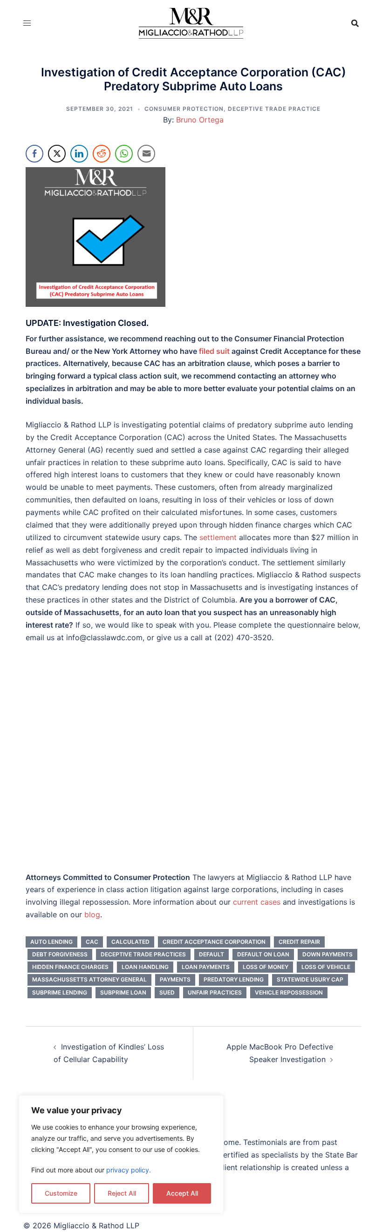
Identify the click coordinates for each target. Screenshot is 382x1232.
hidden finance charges (70, 966)
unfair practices (215, 992)
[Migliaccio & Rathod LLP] (191, 22)
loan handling (145, 966)
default (211, 954)
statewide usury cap (310, 979)
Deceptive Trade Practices (143, 954)
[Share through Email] (146, 153)
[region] (121, 1154)
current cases (256, 902)
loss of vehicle (325, 966)
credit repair (299, 941)
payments (175, 979)
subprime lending (59, 992)
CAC (92, 941)
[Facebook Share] (34, 153)
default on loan (263, 954)
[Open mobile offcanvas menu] (27, 23)
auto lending (51, 941)
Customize (61, 1193)
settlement (218, 537)
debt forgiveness (60, 954)
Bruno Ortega (200, 119)
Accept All (182, 1193)
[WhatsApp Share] (124, 153)
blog (92, 914)
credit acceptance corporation (214, 941)
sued (167, 992)
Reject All (122, 1193)
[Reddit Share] (101, 153)
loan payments (206, 966)
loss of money (265, 966)
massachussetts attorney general (89, 979)
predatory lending (234, 979)
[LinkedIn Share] (79, 153)
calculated (130, 941)
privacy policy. (128, 1170)
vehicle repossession (289, 992)
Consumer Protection (184, 108)
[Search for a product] (355, 23)
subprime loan (123, 992)
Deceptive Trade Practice (274, 108)
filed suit (214, 351)
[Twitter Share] (57, 153)
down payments (327, 954)
